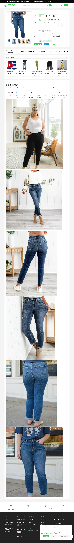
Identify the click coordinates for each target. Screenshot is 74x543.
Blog (30, 520)
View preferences (64, 536)
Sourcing (6, 519)
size (34, 18)
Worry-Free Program (8, 524)
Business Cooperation (33, 530)
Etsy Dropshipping (20, 522)
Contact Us (43, 520)
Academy (31, 519)
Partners (30, 532)
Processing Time (36, 36)
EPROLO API (19, 536)
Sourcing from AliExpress (19, 525)
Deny (53, 536)
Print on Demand (7, 531)
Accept (46, 536)
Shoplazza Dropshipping (19, 532)
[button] (58, 24)
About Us (43, 519)
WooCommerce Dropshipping (20, 527)
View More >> (66, 57)
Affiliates (30, 528)
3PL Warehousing (7, 532)
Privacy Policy (56, 538)
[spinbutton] (60, 24)
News (42, 522)
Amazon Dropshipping (21, 529)
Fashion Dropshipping (8, 522)
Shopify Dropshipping (21, 519)
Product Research (32, 524)
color (35, 15)
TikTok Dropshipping (21, 520)
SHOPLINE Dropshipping (19, 534)
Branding (35, 40)
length (35, 22)
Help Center (31, 522)
